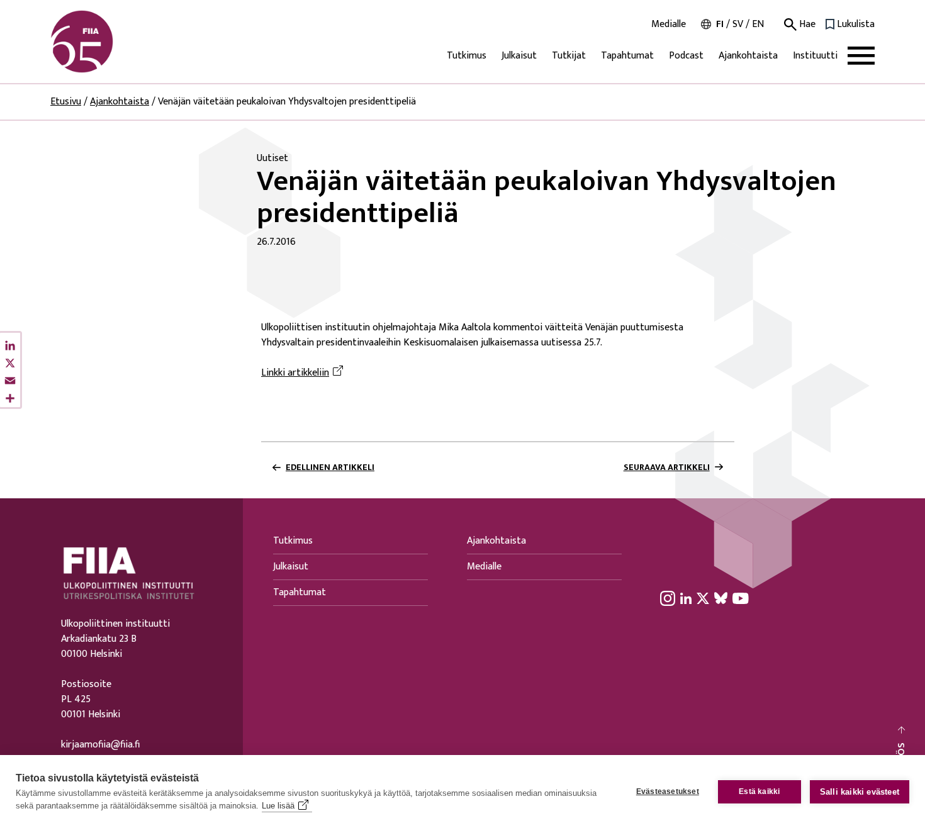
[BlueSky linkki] (720, 597)
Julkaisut (519, 55)
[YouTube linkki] (740, 597)
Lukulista (856, 24)
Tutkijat (569, 55)
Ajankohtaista (748, 55)
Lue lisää (278, 805)
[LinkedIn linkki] (686, 597)
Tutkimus (466, 55)
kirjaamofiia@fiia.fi (100, 744)
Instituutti (815, 55)
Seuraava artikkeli (667, 467)
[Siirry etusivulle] (110, 41)
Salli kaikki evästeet (859, 792)
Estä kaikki (759, 791)
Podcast (686, 55)
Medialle (668, 24)
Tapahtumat (627, 55)
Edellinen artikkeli (330, 467)
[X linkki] (703, 597)
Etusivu (65, 101)
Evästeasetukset (667, 791)
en (758, 24)
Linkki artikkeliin (295, 373)
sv (737, 24)
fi (720, 24)
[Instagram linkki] (667, 597)
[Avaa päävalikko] (861, 55)
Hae (806, 24)
